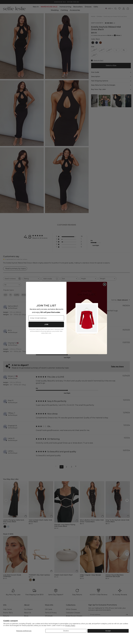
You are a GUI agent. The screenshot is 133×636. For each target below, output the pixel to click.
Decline (66, 631)
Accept (108, 631)
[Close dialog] (104, 284)
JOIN (46, 324)
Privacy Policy (70, 625)
